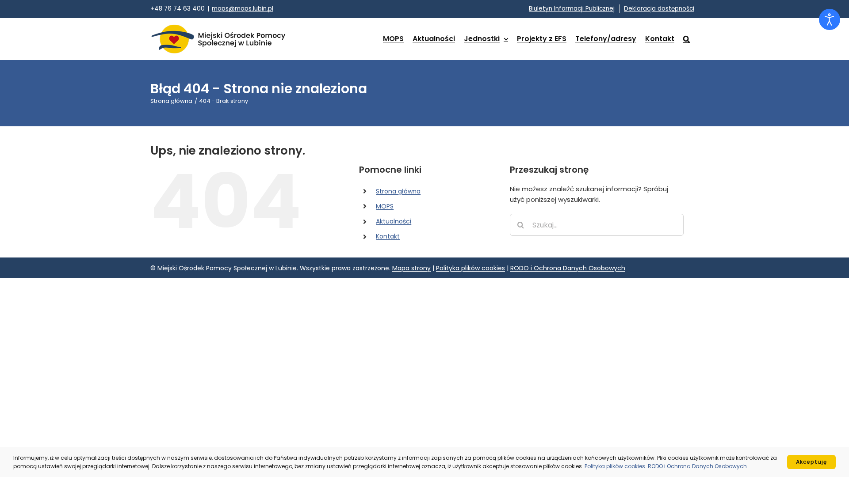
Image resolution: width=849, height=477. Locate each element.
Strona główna (398, 191)
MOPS (385, 206)
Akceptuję (811, 462)
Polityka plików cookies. (616, 466)
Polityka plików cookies (470, 268)
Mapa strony (411, 268)
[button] (686, 39)
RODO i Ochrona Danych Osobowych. (698, 466)
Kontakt (388, 236)
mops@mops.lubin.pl (242, 8)
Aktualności (393, 221)
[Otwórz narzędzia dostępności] (829, 19)
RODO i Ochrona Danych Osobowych (567, 268)
